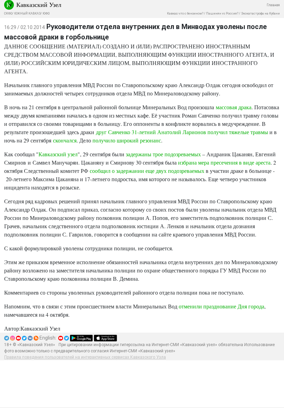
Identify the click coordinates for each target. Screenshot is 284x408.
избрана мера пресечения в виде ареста (224, 162)
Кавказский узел (58, 154)
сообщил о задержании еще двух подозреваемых (147, 170)
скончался (65, 140)
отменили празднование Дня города (221, 306)
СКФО (8, 13)
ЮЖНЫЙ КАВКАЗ (27, 13)
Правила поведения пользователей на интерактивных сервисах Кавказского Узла (85, 357)
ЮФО (46, 13)
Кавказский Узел (38, 4)
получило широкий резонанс (126, 140)
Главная (273, 5)
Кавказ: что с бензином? (185, 13)
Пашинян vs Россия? (222, 13)
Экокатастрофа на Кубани (260, 13)
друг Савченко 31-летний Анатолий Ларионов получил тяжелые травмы (182, 132)
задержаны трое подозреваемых (163, 154)
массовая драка (233, 107)
